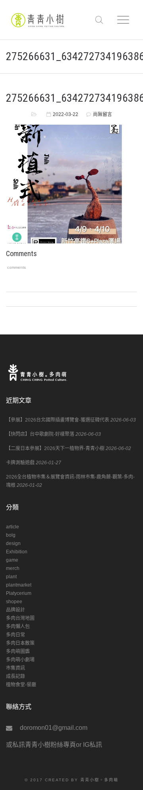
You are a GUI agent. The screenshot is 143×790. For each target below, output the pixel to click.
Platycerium (18, 593)
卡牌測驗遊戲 (20, 462)
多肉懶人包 (18, 626)
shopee (14, 601)
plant (11, 576)
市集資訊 (15, 668)
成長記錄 (15, 676)
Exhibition (16, 552)
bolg (10, 535)
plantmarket (18, 585)
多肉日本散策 (20, 643)
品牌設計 (15, 610)
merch (12, 568)
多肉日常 (15, 635)
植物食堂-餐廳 (21, 684)
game (12, 560)
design (13, 543)
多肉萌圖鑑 (18, 651)
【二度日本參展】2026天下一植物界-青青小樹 (55, 448)
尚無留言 (102, 114)
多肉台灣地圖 (20, 618)
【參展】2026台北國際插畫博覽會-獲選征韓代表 (57, 420)
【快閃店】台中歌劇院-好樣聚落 (40, 434)
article (12, 527)
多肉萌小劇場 (20, 660)
